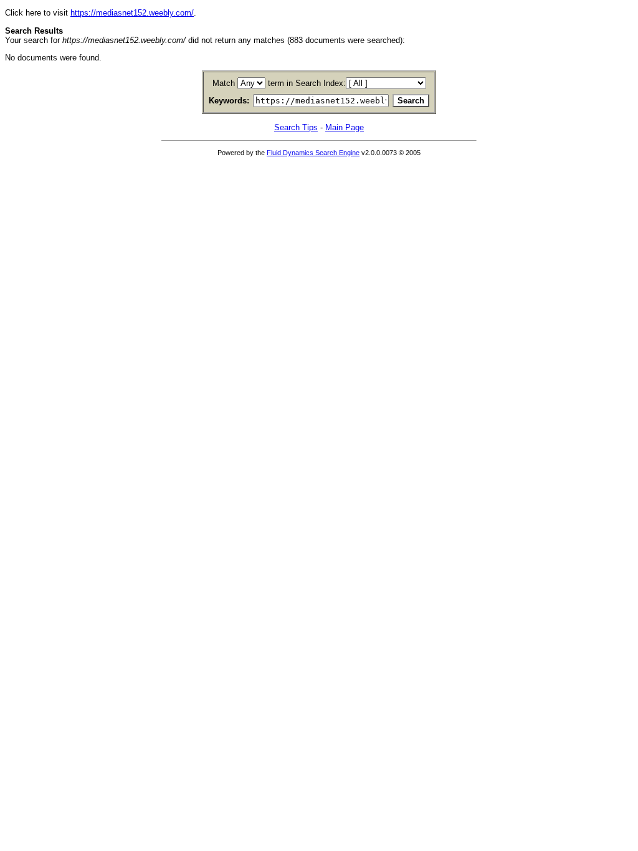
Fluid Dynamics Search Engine (313, 152)
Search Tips (296, 127)
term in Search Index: (307, 83)
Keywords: (229, 100)
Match (223, 83)
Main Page (344, 127)
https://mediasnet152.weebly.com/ (132, 12)
